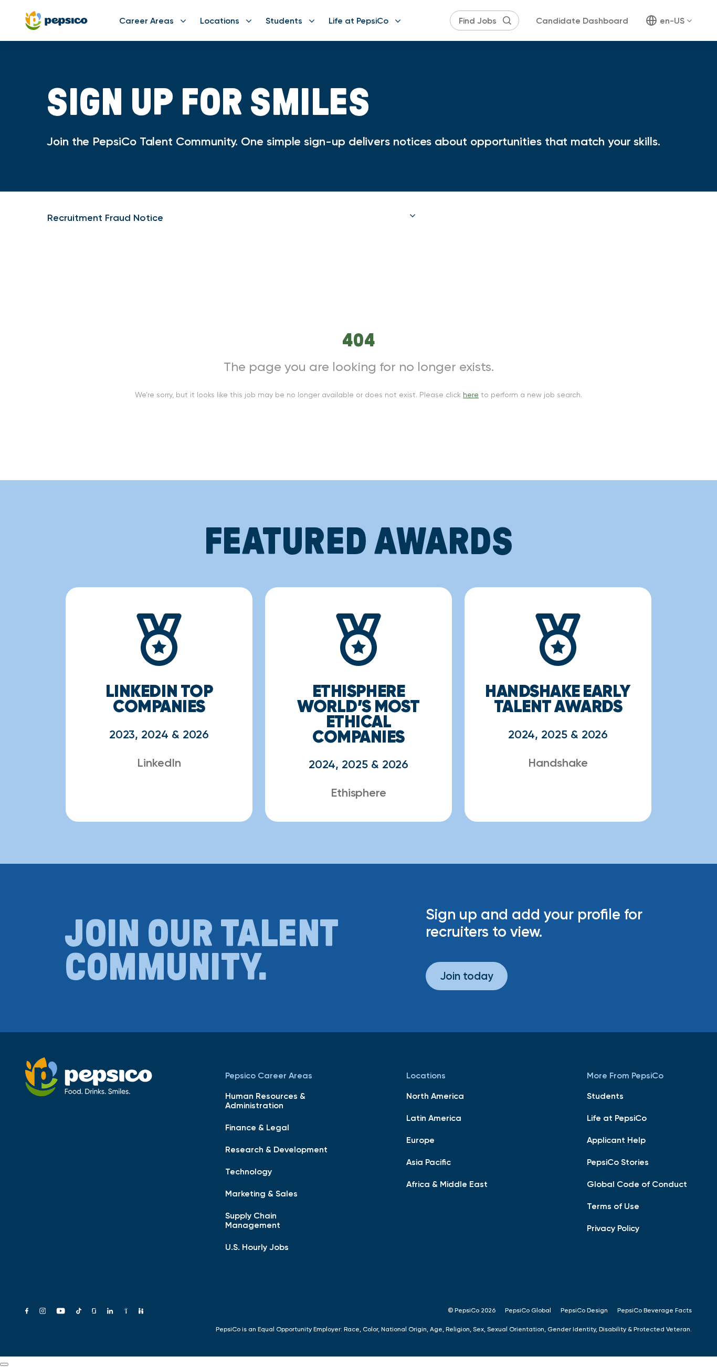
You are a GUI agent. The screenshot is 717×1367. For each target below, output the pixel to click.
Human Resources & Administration (265, 1100)
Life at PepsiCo (358, 20)
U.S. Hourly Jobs (257, 1247)
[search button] (507, 20)
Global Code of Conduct (637, 1184)
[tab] (231, 217)
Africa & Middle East (447, 1184)
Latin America (433, 1117)
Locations (219, 20)
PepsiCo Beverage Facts (654, 1310)
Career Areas (146, 20)
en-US (672, 20)
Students (284, 20)
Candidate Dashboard (582, 20)
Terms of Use (613, 1206)
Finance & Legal (257, 1127)
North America (435, 1095)
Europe (420, 1140)
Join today (466, 975)
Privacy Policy (613, 1228)
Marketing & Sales (261, 1193)
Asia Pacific (428, 1162)
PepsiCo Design (584, 1310)
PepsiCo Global (528, 1310)
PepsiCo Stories (618, 1162)
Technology (248, 1171)
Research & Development (276, 1149)
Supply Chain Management (252, 1220)
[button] (231, 217)
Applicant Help (616, 1140)
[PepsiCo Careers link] (56, 20)
